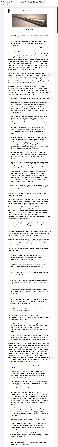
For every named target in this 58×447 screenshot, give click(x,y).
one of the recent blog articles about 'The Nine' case (29, 360)
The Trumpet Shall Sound (29, 11)
